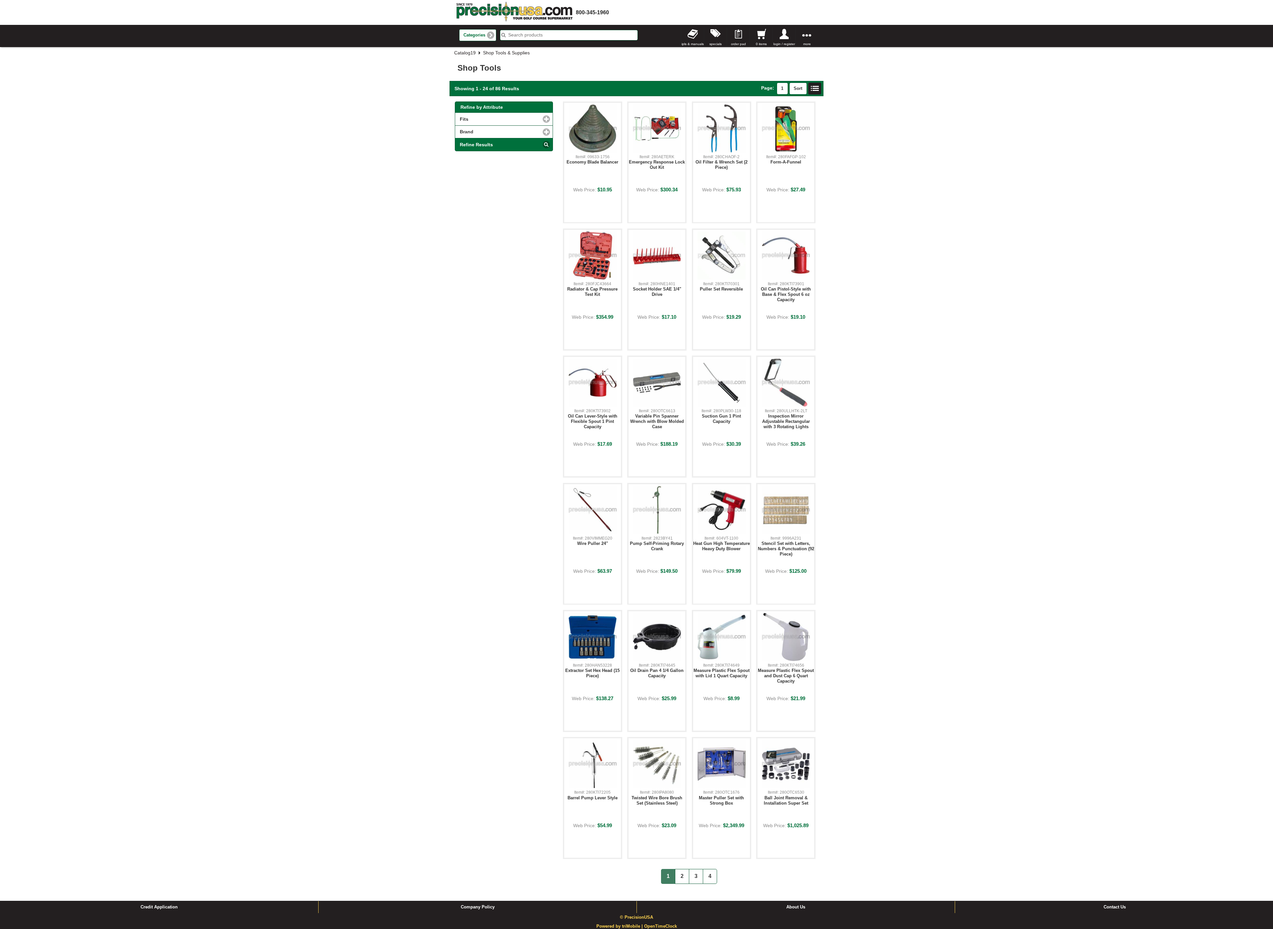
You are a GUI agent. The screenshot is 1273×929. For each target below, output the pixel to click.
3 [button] (696, 876)
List (814, 89)
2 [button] (682, 876)
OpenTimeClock (660, 926)
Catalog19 (465, 52)
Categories (474, 35)
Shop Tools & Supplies (506, 52)
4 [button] (709, 876)
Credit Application (159, 907)
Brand (495, 131)
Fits (492, 119)
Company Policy (478, 907)
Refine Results (476, 144)
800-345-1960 (592, 12)
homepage (514, 12)
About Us (795, 907)
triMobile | (633, 926)
